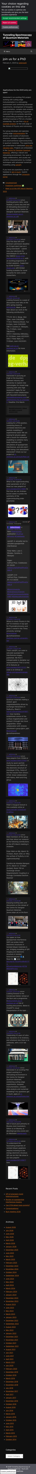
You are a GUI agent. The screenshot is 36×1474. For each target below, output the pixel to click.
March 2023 (10, 1314)
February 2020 (11, 1369)
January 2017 (11, 1398)
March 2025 (10, 1259)
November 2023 (12, 1301)
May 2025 (9, 1256)
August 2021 (10, 1349)
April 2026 (10, 1240)
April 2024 (10, 1285)
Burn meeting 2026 (13, 1212)
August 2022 (11, 1327)
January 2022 (11, 1333)
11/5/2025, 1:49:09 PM (14, 529)
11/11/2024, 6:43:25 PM (13, 1141)
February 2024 (11, 1292)
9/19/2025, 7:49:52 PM (13, 619)
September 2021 (12, 1346)
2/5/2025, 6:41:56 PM (13, 1068)
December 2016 (12, 1401)
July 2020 (9, 1365)
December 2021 (12, 1337)
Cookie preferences (10, 27)
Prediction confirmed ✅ (14, 186)
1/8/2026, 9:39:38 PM (13, 421)
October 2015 (11, 1420)
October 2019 (11, 1375)
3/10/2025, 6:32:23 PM (13, 935)
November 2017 (12, 1391)
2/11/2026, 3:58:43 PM (13, 373)
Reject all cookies (9, 23)
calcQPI (18, 165)
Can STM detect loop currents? (18, 1205)
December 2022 (12, 1320)
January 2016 (11, 1417)
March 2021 (10, 1362)
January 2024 (11, 1295)
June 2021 (10, 1356)
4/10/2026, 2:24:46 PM (13, 239)
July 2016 (9, 1410)
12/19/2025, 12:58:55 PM (14, 479)
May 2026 (10, 1237)
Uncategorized (11, 183)
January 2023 (11, 1317)
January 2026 (11, 1247)
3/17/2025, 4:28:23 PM (13, 835)
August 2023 (11, 1304)
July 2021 (9, 1353)
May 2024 (10, 1282)
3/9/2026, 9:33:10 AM (13, 298)
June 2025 (10, 1253)
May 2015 (9, 1427)
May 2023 (10, 1311)
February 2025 (11, 1263)
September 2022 (12, 1324)
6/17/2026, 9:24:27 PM (13, 200)
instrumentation (19, 133)
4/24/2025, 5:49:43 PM (13, 802)
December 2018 (12, 1382)
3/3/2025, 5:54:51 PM (13, 991)
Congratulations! (12, 1208)
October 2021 (11, 1343)
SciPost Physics (15, 527)
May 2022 (9, 1330)
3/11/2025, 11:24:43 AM (14, 900)
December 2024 (12, 1266)
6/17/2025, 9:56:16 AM (13, 697)
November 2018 (12, 1385)
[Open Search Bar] (31, 51)
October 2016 (11, 1404)
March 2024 (10, 1288)
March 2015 (10, 1433)
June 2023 (10, 1308)
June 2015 (10, 1423)
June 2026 (10, 1234)
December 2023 (12, 1298)
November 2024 (12, 1269)
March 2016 (10, 1414)
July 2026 (9, 1230)
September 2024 (12, 1275)
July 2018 (9, 1388)
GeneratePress (18, 1471)
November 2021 (12, 1340)
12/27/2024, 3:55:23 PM (14, 1121)
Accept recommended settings (14, 18)
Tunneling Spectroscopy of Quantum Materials (17, 36)
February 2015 (11, 1436)
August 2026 (11, 1227)
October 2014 (11, 1439)
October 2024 (11, 1272)
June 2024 (10, 1279)
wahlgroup (11, 198)
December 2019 (12, 1372)
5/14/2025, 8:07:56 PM (13, 756)
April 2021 (9, 1359)
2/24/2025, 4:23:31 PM (13, 1033)
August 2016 (11, 1407)
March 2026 (10, 1243)
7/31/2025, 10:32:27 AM (14, 648)
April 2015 (9, 1430)
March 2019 (10, 1378)
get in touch (16, 172)
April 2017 (9, 1394)
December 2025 (12, 1250)
